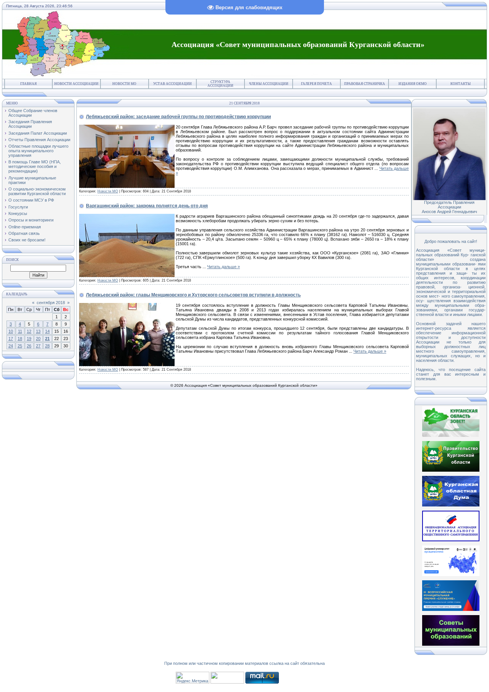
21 (47, 338)
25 (20, 346)
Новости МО (124, 84)
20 (38, 338)
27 (38, 346)
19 (29, 338)
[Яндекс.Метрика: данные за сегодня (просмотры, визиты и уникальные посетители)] (192, 678)
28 (47, 346)
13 (38, 331)
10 (10, 331)
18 (20, 338)
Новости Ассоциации (76, 84)
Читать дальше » (223, 266)
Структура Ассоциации (220, 84)
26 (29, 346)
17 (10, 338)
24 (10, 346)
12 (29, 331)
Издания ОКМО (412, 84)
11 (20, 331)
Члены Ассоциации (268, 84)
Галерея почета (316, 84)
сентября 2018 (51, 302)
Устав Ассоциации (172, 84)
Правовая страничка (364, 84)
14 (47, 331)
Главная (28, 84)
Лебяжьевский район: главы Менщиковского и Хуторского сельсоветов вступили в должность (193, 295)
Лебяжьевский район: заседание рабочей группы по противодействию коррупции (178, 116)
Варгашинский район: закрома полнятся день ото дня (147, 205)
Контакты (460, 84)
